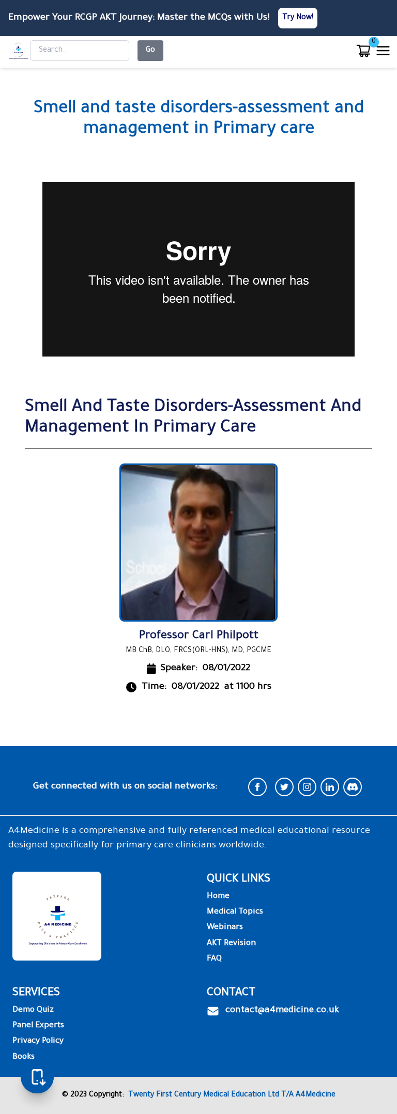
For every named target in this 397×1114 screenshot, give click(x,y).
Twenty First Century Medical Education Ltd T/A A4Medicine (229, 1095)
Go (150, 51)
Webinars (225, 927)
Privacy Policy (38, 1041)
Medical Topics (235, 912)
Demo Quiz (33, 1010)
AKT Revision (231, 943)
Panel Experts (38, 1026)
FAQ (214, 959)
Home (218, 896)
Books (23, 1057)
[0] (363, 50)
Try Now (297, 18)
